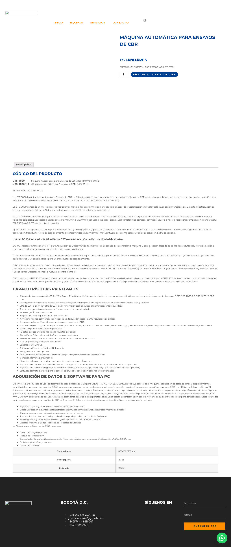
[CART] (143, 23)
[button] (222, 538)
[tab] (24, 165)
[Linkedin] (216, 5)
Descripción (23, 164)
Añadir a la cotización (154, 74)
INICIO (59, 22)
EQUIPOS (76, 22)
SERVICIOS (97, 22)
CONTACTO (120, 22)
